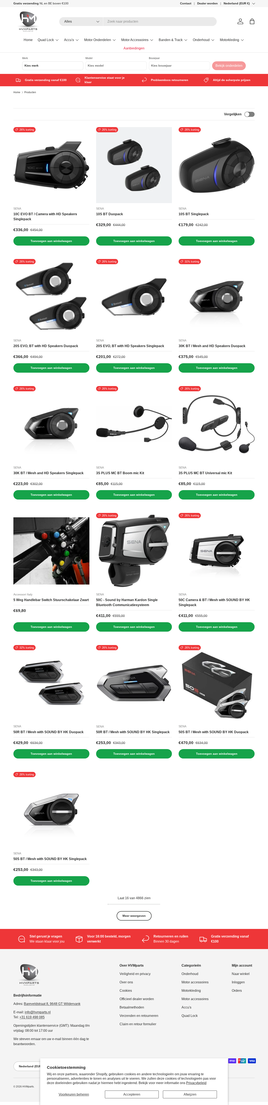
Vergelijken (233, 114)
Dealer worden (207, 3)
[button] (252, 21)
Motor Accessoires (134, 40)
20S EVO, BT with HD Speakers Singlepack (130, 346)
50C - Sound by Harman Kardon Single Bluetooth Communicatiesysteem (127, 602)
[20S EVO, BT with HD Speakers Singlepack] (134, 297)
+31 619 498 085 (32, 1017)
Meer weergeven (134, 915)
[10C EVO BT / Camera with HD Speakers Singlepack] (51, 165)
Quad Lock (46, 40)
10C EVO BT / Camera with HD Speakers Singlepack (45, 216)
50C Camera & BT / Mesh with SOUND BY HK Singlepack (214, 602)
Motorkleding (229, 40)
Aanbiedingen (134, 48)
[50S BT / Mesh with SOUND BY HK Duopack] (217, 683)
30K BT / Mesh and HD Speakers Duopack (212, 346)
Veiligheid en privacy (135, 974)
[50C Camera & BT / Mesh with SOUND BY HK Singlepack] (217, 551)
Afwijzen (190, 1094)
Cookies (126, 990)
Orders (237, 990)
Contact (185, 3)
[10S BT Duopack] (134, 165)
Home (28, 40)
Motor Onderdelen (97, 40)
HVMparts (28, 1086)
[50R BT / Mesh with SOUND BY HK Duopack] (51, 683)
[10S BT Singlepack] (217, 165)
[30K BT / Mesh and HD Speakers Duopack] (217, 297)
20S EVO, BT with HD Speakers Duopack (45, 346)
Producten (30, 92)
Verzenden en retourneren (139, 1015)
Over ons (126, 982)
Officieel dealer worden (137, 999)
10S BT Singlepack (194, 214)
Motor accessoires (195, 982)
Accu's (69, 40)
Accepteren (131, 1094)
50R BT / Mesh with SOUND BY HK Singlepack (133, 732)
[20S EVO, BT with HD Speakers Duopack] (51, 297)
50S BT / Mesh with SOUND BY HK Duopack (214, 732)
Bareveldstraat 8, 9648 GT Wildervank (52, 1004)
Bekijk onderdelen (228, 65)
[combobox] (138, 21)
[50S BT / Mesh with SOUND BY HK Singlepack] (51, 810)
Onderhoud (201, 40)
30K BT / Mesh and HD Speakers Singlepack (48, 473)
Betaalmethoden (132, 1007)
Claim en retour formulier (138, 1024)
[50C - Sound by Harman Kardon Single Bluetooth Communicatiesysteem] (134, 551)
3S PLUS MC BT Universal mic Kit (205, 473)
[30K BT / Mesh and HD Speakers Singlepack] (51, 424)
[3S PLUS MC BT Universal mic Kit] (217, 424)
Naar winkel (241, 974)
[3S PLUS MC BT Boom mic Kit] (134, 424)
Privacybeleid (196, 1083)
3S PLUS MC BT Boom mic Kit (120, 473)
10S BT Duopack (109, 214)
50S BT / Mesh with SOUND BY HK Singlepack (50, 859)
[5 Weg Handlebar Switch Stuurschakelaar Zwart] (51, 551)
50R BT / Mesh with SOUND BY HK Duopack (48, 732)
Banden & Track (171, 40)
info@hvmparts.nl (38, 1012)
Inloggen (238, 982)
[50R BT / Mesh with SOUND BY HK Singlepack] (134, 683)
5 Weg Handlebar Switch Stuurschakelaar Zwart (51, 600)
